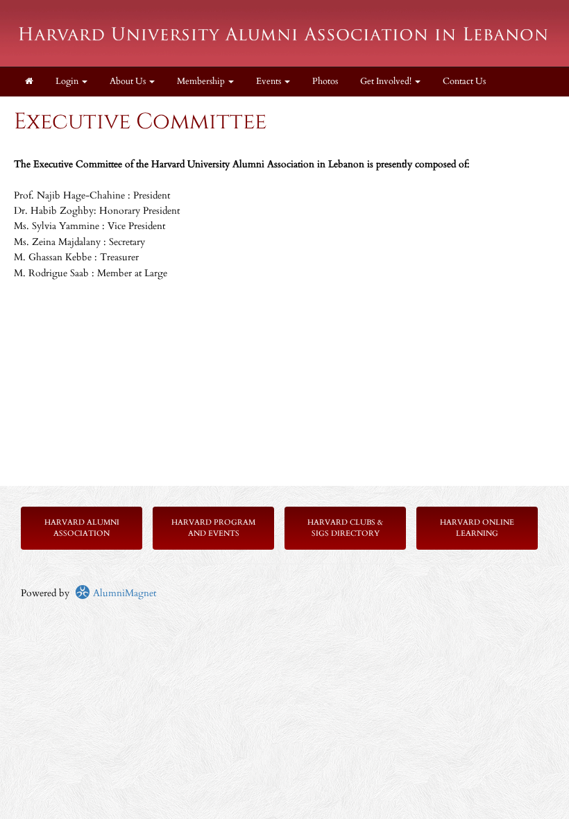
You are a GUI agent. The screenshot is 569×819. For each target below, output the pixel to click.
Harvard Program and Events (213, 528)
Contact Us (464, 81)
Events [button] (269, 81)
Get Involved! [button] (387, 81)
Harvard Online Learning (477, 528)
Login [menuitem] (68, 81)
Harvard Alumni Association (81, 528)
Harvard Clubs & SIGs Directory (345, 528)
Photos (325, 81)
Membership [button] (202, 81)
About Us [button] (129, 81)
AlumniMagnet (123, 593)
